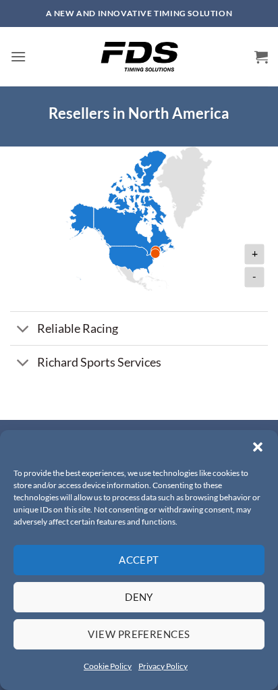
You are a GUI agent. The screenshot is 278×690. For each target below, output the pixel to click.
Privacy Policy (163, 666)
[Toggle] (23, 329)
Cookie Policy (108, 666)
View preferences (139, 634)
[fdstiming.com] (139, 57)
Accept (139, 560)
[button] (258, 447)
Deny (139, 597)
